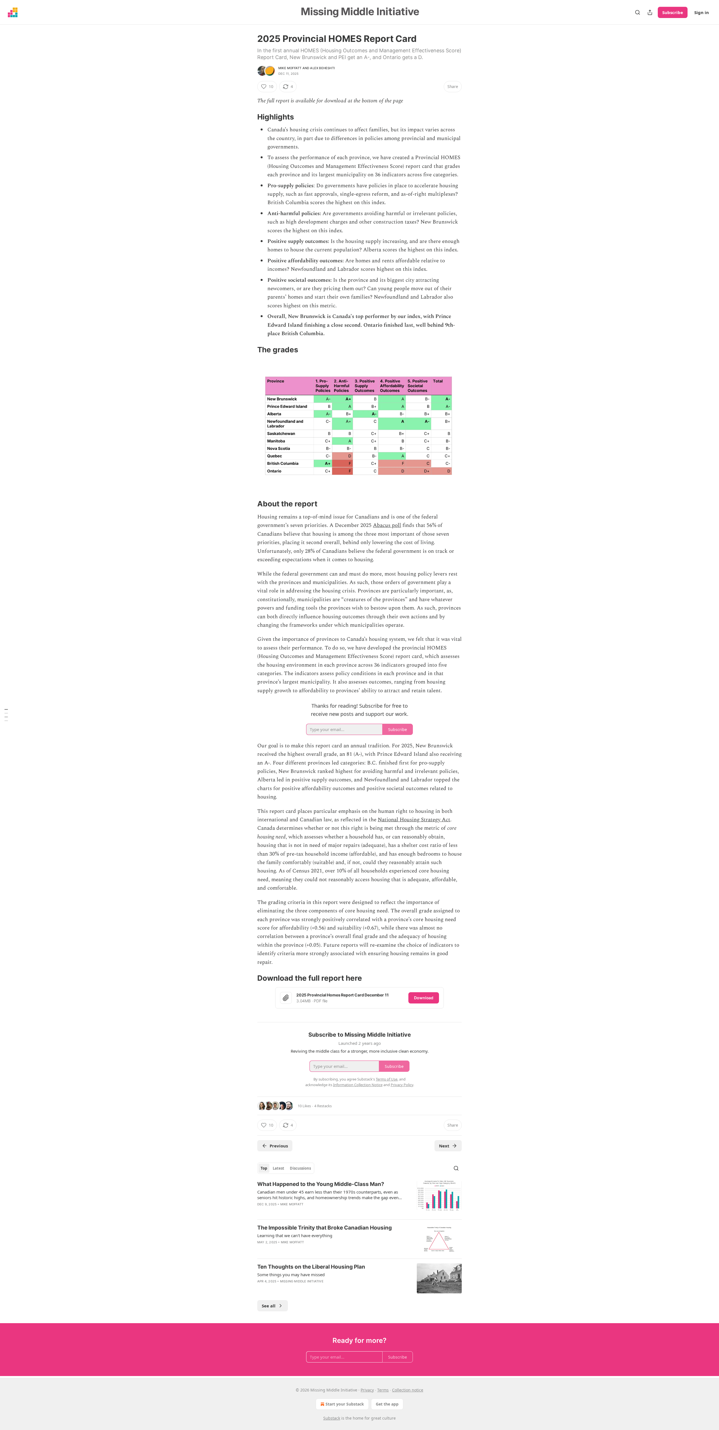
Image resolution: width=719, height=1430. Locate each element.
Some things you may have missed (291, 1274)
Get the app (387, 1404)
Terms (383, 1390)
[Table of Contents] (6, 715)
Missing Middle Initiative (302, 1281)
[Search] (637, 12)
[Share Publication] (650, 12)
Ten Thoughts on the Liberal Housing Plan (311, 1267)
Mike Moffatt (289, 68)
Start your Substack (345, 1404)
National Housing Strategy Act (414, 820)
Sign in (701, 12)
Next (444, 1146)
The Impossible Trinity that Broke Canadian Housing (324, 1227)
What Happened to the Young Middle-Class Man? (320, 1184)
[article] (359, 1197)
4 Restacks (323, 1105)
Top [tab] (264, 1168)
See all (269, 1306)
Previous (279, 1146)
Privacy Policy (402, 1084)
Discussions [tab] (300, 1168)
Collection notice (407, 1390)
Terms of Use (386, 1079)
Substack (331, 1418)
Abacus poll (387, 525)
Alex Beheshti (322, 68)
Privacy (367, 1390)
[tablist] (285, 1168)
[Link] (249, 116)
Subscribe (672, 12)
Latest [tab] (278, 1168)
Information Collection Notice (358, 1084)
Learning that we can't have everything (294, 1235)
